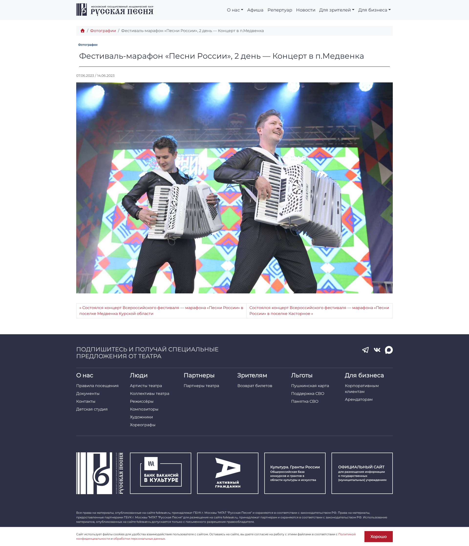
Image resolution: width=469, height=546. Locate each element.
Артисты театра (146, 385)
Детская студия (92, 409)
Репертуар (279, 9)
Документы (88, 393)
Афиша (255, 9)
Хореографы (143, 425)
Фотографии (103, 30)
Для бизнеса (372, 9)
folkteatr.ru (163, 512)
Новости (305, 9)
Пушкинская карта (310, 385)
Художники (141, 417)
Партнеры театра (201, 385)
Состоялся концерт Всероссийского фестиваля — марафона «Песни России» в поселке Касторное (319, 310)
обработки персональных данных (139, 538)
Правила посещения (97, 385)
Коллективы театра (149, 393)
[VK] (377, 350)
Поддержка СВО (307, 393)
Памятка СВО (305, 401)
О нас (233, 9)
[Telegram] (365, 350)
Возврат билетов (254, 385)
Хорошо (379, 536)
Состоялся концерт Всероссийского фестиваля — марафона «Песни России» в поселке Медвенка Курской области (161, 310)
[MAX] (389, 350)
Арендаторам (359, 399)
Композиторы (144, 409)
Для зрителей (335, 9)
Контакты (86, 401)
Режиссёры (142, 401)
